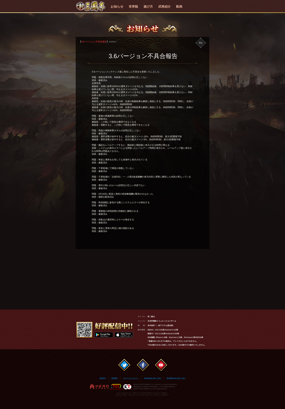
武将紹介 (164, 6)
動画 (179, 6)
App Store (124, 335)
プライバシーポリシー (131, 378)
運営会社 (103, 378)
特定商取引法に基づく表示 (176, 378)
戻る (201, 43)
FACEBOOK (142, 365)
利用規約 (114, 378)
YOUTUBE (161, 365)
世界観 (133, 6)
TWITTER (124, 365)
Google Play (104, 335)
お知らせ (117, 6)
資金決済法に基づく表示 (152, 378)
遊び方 (148, 6)
